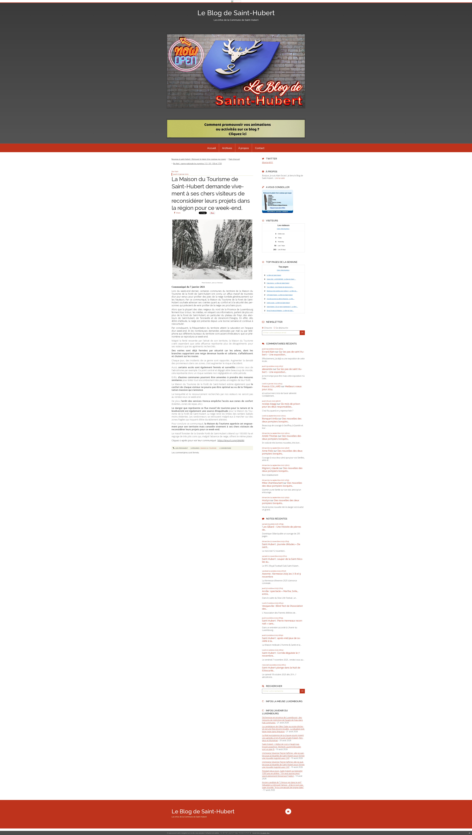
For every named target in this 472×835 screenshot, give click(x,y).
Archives (227, 148)
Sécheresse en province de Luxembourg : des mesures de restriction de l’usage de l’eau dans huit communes (282, 720)
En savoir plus (264, 833)
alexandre (267, 369)
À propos (243, 148)
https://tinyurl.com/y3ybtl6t (230, 440)
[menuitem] (211, 148)
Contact (259, 148)
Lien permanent (181, 448)
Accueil (211, 148)
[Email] (288, 811)
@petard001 (267, 162)
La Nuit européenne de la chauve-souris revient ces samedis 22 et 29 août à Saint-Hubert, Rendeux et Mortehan (283, 738)
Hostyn (266, 500)
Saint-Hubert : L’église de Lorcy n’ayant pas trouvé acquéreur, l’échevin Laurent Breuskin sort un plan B (281, 747)
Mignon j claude (270, 468)
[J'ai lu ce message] (470, 833)
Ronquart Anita (270, 418)
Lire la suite (280, 178)
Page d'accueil (234, 159)
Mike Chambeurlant (272, 483)
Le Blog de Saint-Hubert (236, 13)
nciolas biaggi (269, 404)
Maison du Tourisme (208, 448)
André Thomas (269, 436)
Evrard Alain (268, 351)
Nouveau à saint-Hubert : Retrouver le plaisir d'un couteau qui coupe (198, 159)
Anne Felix (267, 451)
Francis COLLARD (271, 386)
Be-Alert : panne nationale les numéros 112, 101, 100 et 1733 (197, 163)
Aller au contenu (8, 4)
